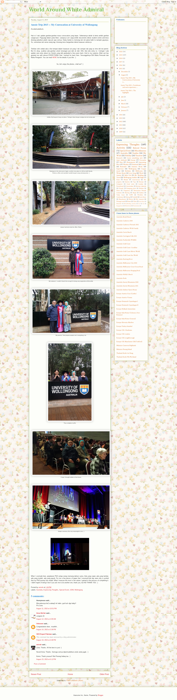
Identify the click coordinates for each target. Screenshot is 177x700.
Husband (135, 164)
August (123, 75)
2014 (121, 115)
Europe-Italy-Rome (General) (126, 319)
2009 (121, 132)
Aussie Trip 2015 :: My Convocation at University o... (130, 80)
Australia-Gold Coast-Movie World (128, 251)
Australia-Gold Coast (123, 244)
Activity (120, 148)
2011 (120, 125)
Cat (143, 204)
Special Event (64, 590)
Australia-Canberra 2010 (124, 221)
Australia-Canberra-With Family (127, 228)
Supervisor (120, 169)
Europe (133, 160)
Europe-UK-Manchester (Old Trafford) (129, 342)
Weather (126, 164)
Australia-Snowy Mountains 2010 (127, 282)
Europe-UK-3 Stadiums (124, 330)
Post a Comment (40, 664)
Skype (134, 193)
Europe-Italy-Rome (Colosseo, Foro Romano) (128, 314)
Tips (134, 182)
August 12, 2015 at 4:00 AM (46, 619)
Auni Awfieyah (121, 160)
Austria (118, 175)
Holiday (128, 155)
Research (119, 158)
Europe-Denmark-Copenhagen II (127, 305)
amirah (39, 644)
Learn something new (135, 158)
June (122, 100)
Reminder (123, 167)
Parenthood (119, 186)
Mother (141, 188)
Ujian (135, 201)
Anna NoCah (41, 613)
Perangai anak (120, 201)
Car (139, 204)
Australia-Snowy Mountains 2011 (127, 286)
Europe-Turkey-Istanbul (124, 326)
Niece (118, 190)
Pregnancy (127, 190)
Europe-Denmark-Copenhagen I (127, 301)
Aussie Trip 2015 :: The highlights (128, 91)
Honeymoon (131, 162)
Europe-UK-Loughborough (125, 338)
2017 (121, 62)
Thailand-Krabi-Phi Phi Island (126, 357)
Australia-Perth (121, 278)
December (124, 72)
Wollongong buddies (130, 177)
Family (143, 164)
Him (121, 162)
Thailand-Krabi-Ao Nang (124, 353)
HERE (54, 57)
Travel (118, 177)
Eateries (127, 182)
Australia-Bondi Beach (123, 217)
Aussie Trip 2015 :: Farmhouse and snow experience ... (131, 86)
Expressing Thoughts (50, 590)
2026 (121, 52)
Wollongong (79, 590)
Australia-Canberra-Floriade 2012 (127, 225)
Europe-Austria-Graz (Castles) (126, 294)
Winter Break (121, 173)
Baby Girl (128, 175)
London (140, 184)
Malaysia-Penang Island (124, 349)
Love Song (132, 173)
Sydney (141, 193)
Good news (130, 184)
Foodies (135, 153)
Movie (131, 199)
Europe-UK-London (123, 334)
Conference (119, 197)
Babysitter (119, 204)
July (122, 97)
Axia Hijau (142, 201)
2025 (121, 55)
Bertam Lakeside (141, 186)
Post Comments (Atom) (74, 680)
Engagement (119, 206)
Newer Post (36, 674)
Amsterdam (129, 186)
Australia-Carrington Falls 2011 (126, 236)
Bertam (141, 182)
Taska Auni (120, 195)
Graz (118, 180)
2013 (120, 118)
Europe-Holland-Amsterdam (125, 309)
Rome (129, 201)
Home (70, 674)
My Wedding (138, 175)
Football (134, 197)
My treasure (140, 199)
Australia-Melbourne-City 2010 (126, 263)
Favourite (143, 160)
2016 (121, 65)
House (126, 180)
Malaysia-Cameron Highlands (126, 345)
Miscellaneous (140, 150)
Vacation (138, 155)
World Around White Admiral (66, 9)
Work (141, 173)
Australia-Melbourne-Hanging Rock (128, 271)
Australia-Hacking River (124, 259)
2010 (121, 128)
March (123, 104)
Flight (142, 177)
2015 (121, 69)
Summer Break (137, 167)
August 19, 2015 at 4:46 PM (46, 640)
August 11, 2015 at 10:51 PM (46, 608)
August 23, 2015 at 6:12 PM (46, 659)
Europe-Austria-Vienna (124, 297)
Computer (119, 184)
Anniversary (136, 180)
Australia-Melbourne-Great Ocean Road (129, 267)
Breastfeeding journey (130, 204)
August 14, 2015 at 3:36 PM (46, 629)
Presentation (136, 206)
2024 (121, 58)
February (124, 107)
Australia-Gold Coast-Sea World (127, 255)
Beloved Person (139, 148)
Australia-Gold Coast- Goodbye (126, 247)
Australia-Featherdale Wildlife (126, 240)
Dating (128, 197)
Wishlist (140, 195)
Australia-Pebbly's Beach (124, 274)
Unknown (39, 624)
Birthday (128, 171)
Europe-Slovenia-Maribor (125, 322)
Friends (121, 188)
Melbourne (139, 171)
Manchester (122, 199)
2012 (121, 121)
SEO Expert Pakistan (44, 634)
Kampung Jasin (131, 188)
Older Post (104, 674)
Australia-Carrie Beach (123, 232)
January (123, 110)
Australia (39, 590)
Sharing (127, 193)
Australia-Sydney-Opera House (126, 290)
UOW (72, 590)
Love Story (143, 197)
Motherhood (128, 206)
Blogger (100, 695)
